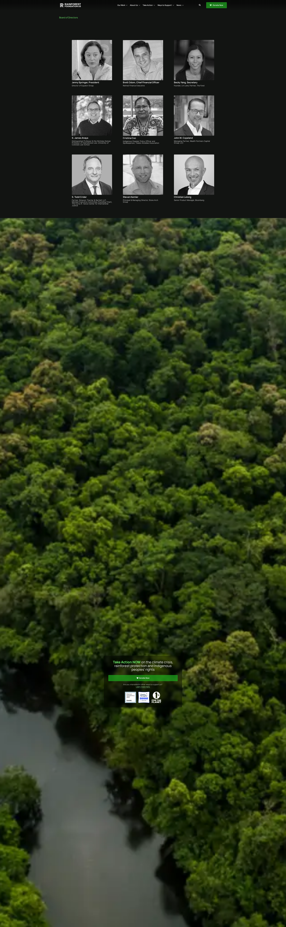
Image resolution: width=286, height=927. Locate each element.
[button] (122, 5)
